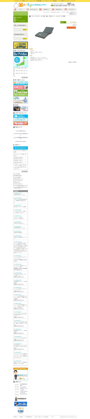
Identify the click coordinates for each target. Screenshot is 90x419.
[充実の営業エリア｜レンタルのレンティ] (20, 66)
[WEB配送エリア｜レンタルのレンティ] (20, 48)
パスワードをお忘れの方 (20, 20)
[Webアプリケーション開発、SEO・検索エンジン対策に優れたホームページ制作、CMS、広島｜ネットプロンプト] (21, 411)
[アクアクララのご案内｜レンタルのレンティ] (20, 102)
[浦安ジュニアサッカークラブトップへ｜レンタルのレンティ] (20, 405)
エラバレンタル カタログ (21, 141)
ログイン (17, 19)
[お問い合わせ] (57, 9)
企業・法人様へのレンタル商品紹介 (41, 416)
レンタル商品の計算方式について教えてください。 (21, 188)
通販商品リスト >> (73, 13)
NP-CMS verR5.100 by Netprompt (20, 413)
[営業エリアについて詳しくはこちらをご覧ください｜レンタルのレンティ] (25, 77)
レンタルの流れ (18, 177)
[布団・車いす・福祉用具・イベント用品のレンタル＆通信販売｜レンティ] (21, 408)
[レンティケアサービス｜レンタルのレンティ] (20, 84)
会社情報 (15, 416)
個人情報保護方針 (28, 416)
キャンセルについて (18, 180)
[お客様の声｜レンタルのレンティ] (20, 124)
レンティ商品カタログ (21, 130)
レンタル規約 (17, 173)
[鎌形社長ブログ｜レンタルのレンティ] (20, 379)
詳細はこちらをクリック (19, 276)
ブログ (52, 416)
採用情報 (21, 416)
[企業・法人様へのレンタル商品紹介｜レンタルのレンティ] (20, 55)
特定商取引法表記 (18, 175)
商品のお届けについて (19, 178)
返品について (17, 182)
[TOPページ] (19, 9)
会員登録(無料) (19, 17)
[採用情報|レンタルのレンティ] (20, 110)
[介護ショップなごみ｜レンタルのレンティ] (20, 88)
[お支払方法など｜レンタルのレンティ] (25, 171)
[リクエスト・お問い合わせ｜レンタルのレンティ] (20, 120)
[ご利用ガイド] (45, 9)
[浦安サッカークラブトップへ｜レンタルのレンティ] (21, 400)
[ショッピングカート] (32, 9)
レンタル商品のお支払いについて (21, 185)
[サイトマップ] (70, 9)
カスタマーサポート (18, 183)
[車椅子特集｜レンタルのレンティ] (20, 95)
